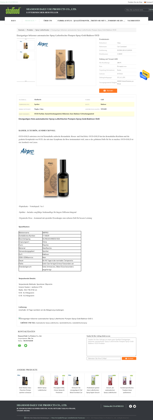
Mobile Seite (29, 418)
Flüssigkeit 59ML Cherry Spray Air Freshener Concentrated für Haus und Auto (59, 392)
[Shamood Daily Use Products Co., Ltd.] (13, 10)
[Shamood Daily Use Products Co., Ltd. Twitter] (134, 406)
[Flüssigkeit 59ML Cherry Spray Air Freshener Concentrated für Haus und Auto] (59, 380)
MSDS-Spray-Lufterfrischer (42, 389)
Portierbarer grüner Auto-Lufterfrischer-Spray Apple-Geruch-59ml (93, 391)
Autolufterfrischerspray (79, 323)
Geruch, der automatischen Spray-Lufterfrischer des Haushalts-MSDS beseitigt (110, 392)
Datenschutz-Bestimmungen (41, 418)
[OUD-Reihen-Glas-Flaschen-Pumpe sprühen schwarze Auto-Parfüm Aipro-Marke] (25, 380)
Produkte (29, 20)
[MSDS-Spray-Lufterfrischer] (42, 380)
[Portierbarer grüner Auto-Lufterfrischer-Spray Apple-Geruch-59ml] (93, 380)
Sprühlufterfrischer (65, 323)
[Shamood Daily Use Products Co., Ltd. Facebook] (130, 406)
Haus (13, 20)
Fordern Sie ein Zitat (135, 2)
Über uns (48, 20)
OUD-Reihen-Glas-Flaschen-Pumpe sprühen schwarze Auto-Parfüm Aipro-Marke (25, 392)
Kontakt (110, 91)
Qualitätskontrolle (82, 20)
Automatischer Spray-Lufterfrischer (47, 323)
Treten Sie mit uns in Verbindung (99, 20)
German (149, 2)
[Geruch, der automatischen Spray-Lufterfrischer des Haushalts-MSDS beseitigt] (110, 380)
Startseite (21, 30)
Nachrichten (134, 20)
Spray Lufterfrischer (42, 30)
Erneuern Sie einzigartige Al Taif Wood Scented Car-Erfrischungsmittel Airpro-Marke (76, 392)
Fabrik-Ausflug (65, 20)
